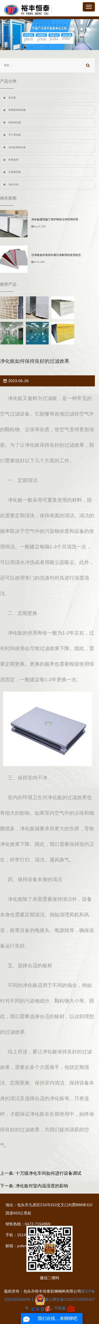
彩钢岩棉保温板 (17, 110)
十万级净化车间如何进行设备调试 (48, 1173)
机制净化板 (15, 122)
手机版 (60, 1308)
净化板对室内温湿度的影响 (41, 1185)
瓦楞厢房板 (15, 172)
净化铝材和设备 (17, 147)
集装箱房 (13, 159)
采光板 (12, 97)
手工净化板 (15, 134)
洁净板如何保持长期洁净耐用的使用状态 (56, 254)
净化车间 (13, 184)
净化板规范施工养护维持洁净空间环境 (54, 219)
